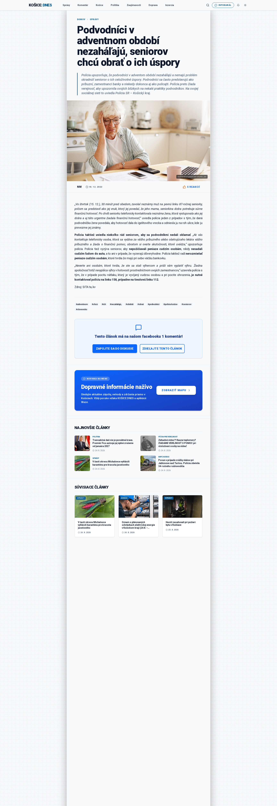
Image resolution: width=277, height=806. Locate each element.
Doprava (153, 5)
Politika (115, 5)
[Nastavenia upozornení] (238, 5)
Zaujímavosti (134, 5)
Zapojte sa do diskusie (115, 348)
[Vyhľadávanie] (208, 5)
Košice (99, 5)
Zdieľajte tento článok (162, 348)
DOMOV (81, 19)
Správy (66, 5)
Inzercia (169, 5)
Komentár (83, 5)
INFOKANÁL (224, 5)
